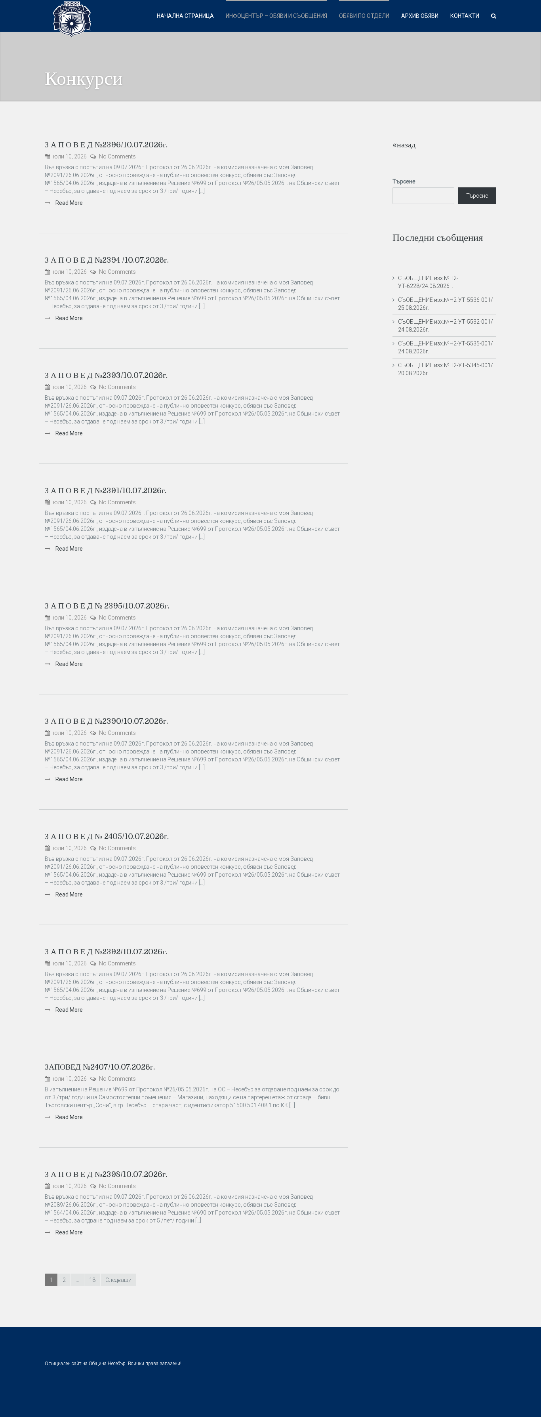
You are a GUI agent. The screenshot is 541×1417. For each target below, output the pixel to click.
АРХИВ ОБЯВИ (419, 16)
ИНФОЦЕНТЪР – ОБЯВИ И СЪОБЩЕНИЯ (276, 16)
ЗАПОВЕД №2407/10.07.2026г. (100, 1067)
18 (92, 1280)
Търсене (403, 181)
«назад (403, 144)
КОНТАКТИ (464, 16)
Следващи (118, 1280)
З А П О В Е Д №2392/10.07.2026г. (106, 951)
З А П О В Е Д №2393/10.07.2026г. (106, 375)
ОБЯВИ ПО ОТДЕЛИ (364, 16)
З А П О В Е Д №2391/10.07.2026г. (105, 490)
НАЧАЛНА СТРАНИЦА (185, 16)
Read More (68, 203)
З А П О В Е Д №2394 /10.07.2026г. (107, 260)
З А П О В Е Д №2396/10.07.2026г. (106, 144)
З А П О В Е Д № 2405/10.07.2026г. (107, 836)
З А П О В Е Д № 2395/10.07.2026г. (107, 605)
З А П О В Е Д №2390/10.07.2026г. (106, 721)
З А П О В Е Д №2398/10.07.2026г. (106, 1174)
